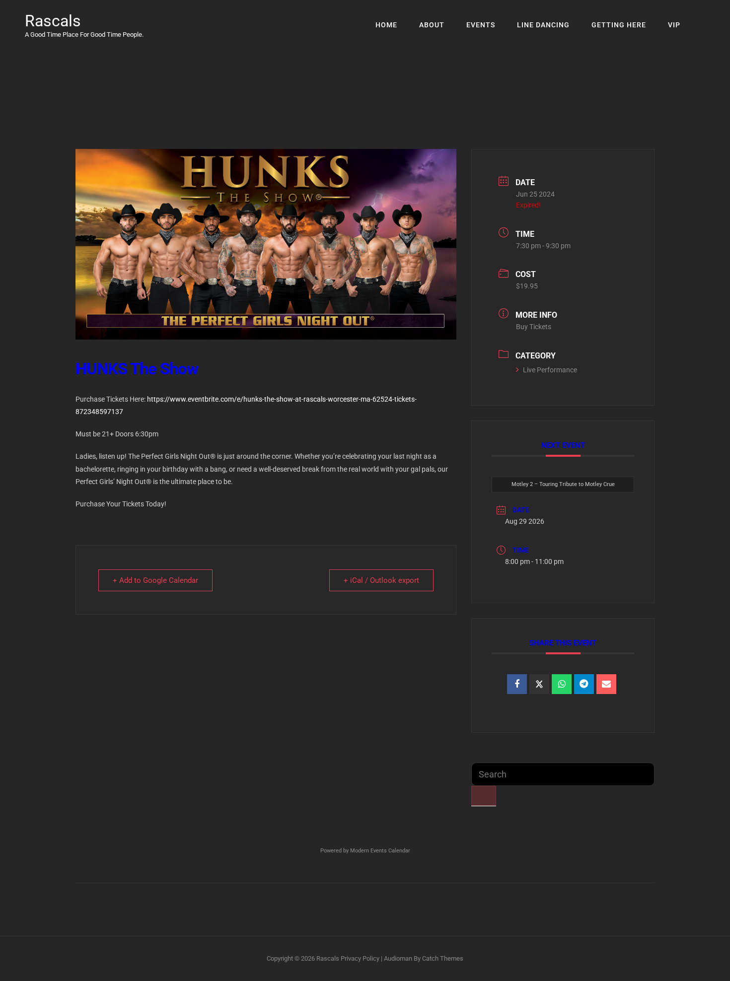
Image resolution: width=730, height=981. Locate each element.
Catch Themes (442, 958)
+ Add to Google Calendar (155, 580)
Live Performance (550, 370)
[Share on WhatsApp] (562, 684)
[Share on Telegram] (584, 684)
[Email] (606, 684)
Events (480, 25)
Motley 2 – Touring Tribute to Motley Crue (563, 484)
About (431, 25)
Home (386, 25)
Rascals (53, 20)
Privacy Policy (360, 958)
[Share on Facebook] (517, 684)
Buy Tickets (533, 327)
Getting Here (618, 25)
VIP (674, 25)
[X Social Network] (539, 684)
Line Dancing (543, 25)
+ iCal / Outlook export (381, 580)
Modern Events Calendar (380, 850)
